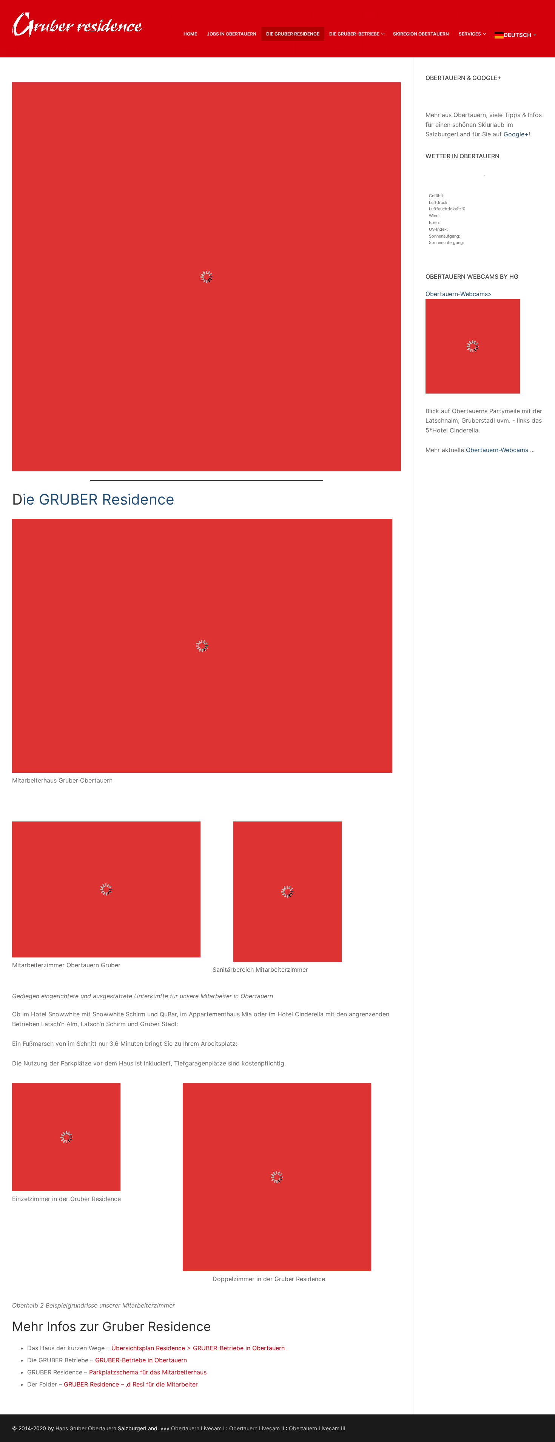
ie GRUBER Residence (98, 499)
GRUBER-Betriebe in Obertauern (141, 1360)
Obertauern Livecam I (198, 1428)
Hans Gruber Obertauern (85, 1428)
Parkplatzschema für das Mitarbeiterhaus (148, 1372)
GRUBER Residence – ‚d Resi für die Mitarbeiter (131, 1384)
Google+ (516, 134)
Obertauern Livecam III (317, 1428)
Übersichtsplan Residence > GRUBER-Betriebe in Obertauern (198, 1348)
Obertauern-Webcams (497, 450)
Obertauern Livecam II (257, 1428)
